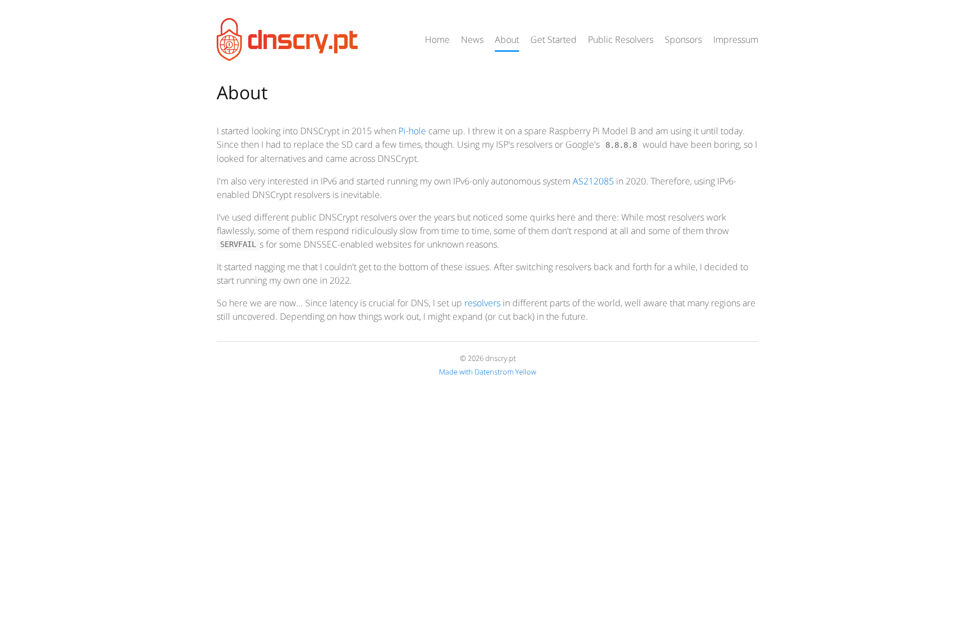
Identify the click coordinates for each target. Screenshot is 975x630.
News (472, 39)
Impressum (735, 39)
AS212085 (593, 181)
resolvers (482, 303)
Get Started (553, 39)
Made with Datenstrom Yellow (487, 372)
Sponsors (683, 39)
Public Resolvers (620, 39)
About (507, 39)
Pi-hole (412, 131)
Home (437, 39)
